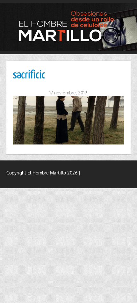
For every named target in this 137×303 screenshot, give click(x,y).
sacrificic (29, 74)
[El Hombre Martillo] (68, 26)
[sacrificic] (68, 120)
